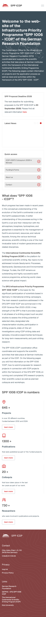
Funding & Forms (12, 170)
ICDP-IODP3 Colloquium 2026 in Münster (19, 161)
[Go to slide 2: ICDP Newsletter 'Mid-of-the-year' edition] (38, 123)
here (25, 112)
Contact (9, 185)
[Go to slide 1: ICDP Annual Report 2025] (35, 123)
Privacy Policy (8, 573)
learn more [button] (8, 427)
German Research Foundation (9, 587)
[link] (12, 6)
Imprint (5, 569)
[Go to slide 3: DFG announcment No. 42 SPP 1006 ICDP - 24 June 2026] (40, 123)
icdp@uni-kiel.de (9, 556)
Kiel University (8, 605)
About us (9, 177)
